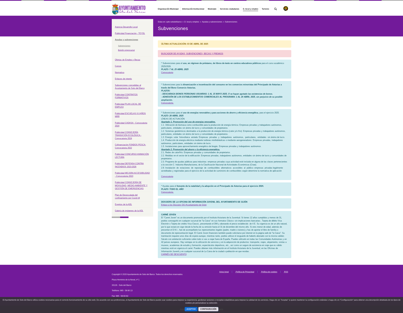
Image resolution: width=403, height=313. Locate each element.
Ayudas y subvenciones (126, 39)
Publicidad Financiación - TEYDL (130, 33)
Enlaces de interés (123, 79)
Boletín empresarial (126, 50)
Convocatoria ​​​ (167, 103)
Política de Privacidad (244, 272)
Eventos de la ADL (123, 204)
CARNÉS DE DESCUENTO (174, 254)
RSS (286, 272)
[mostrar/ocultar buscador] (275, 9)
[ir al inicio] (390, 294)
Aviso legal (224, 272)
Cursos (118, 66)
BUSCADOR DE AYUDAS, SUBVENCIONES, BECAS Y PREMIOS (192, 53)
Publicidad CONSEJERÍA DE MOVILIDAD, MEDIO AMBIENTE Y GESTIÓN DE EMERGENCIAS (131, 185)
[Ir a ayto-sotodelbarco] (129, 8)
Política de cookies (269, 272)
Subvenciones (124, 46)
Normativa (119, 72)
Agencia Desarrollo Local (126, 27)
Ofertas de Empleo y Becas (127, 60)
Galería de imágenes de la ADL (129, 211)
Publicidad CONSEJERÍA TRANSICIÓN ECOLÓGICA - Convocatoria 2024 (128, 135)
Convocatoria (167, 72)
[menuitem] (168, 9)
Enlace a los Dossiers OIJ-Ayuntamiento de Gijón (184, 205)
